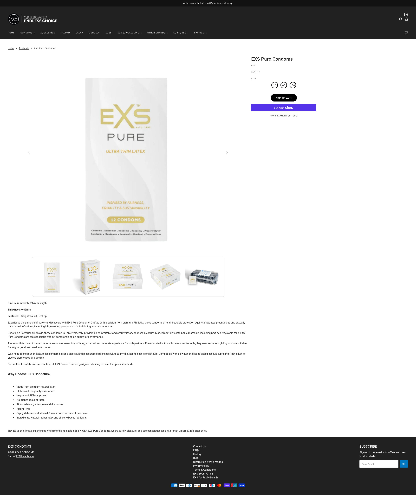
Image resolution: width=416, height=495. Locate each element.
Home (11, 48)
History (197, 454)
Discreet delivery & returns (208, 461)
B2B (195, 458)
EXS (253, 65)
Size (253, 78)
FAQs (196, 450)
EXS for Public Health (205, 477)
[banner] (35, 18)
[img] (401, 19)
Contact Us (199, 446)
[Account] (407, 19)
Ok (404, 464)
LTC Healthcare (25, 456)
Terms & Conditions (204, 469)
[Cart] (406, 33)
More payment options (283, 115)
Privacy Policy (201, 465)
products (24, 48)
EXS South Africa (203, 473)
